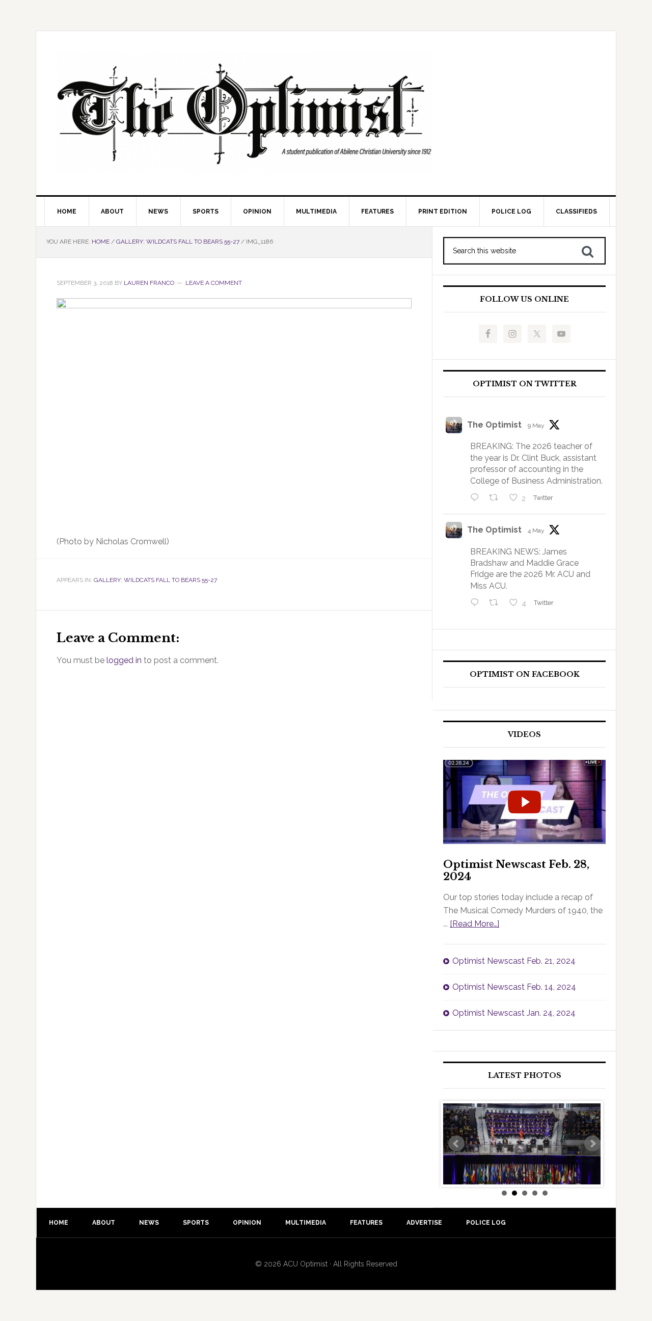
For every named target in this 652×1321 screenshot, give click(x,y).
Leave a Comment (213, 282)
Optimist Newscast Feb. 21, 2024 (514, 961)
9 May (536, 425)
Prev (456, 1143)
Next (592, 1143)
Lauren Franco (149, 282)
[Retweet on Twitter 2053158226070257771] (496, 498)
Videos (524, 734)
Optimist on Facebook (525, 674)
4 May (536, 530)
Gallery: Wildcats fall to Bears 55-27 (155, 580)
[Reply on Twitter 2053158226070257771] (477, 498)
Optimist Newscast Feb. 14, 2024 (514, 987)
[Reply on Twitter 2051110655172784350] (477, 603)
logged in (124, 660)
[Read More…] (474, 924)
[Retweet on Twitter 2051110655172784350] (496, 603)
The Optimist (494, 425)
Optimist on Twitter (525, 384)
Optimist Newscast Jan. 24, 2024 (514, 1013)
